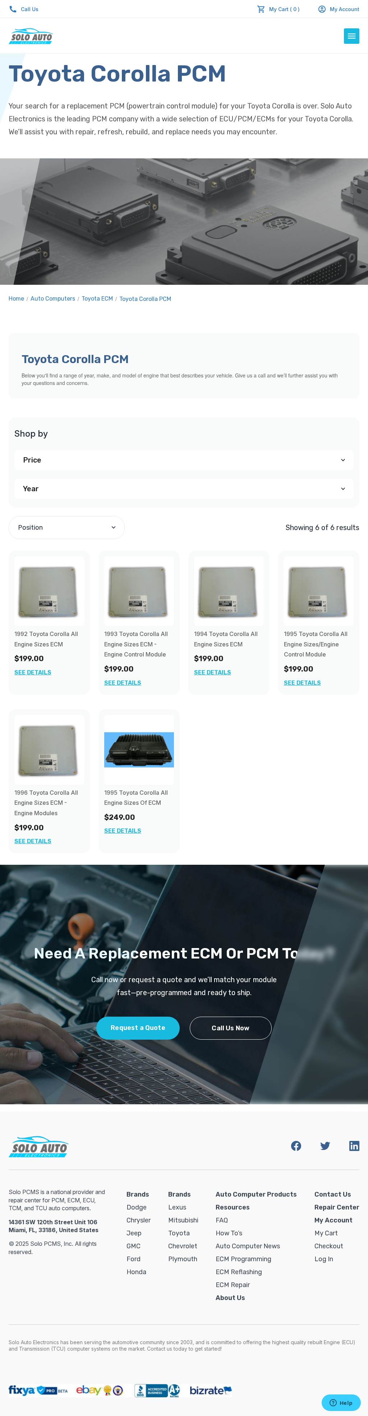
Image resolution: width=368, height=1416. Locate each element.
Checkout (328, 1246)
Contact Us (332, 1194)
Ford (133, 1259)
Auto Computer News (248, 1246)
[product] (49, 591)
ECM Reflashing (239, 1272)
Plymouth (182, 1259)
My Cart (326, 1233)
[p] (139, 591)
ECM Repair (233, 1285)
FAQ (222, 1220)
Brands (137, 1194)
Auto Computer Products (256, 1194)
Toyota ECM (97, 298)
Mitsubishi (183, 1220)
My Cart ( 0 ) (284, 9)
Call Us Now (230, 1028)
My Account (344, 9)
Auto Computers (53, 298)
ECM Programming (243, 1259)
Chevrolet (182, 1246)
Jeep (134, 1233)
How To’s (229, 1233)
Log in (323, 1259)
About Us (230, 1298)
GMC (133, 1246)
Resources (233, 1207)
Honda (136, 1272)
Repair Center (336, 1207)
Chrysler (138, 1220)
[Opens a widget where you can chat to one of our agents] (341, 1403)
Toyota (179, 1233)
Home (16, 298)
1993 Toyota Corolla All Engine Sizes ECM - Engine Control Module (136, 644)
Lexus (177, 1207)
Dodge (136, 1207)
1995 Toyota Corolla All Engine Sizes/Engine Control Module (316, 644)
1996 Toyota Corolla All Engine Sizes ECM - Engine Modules (46, 803)
